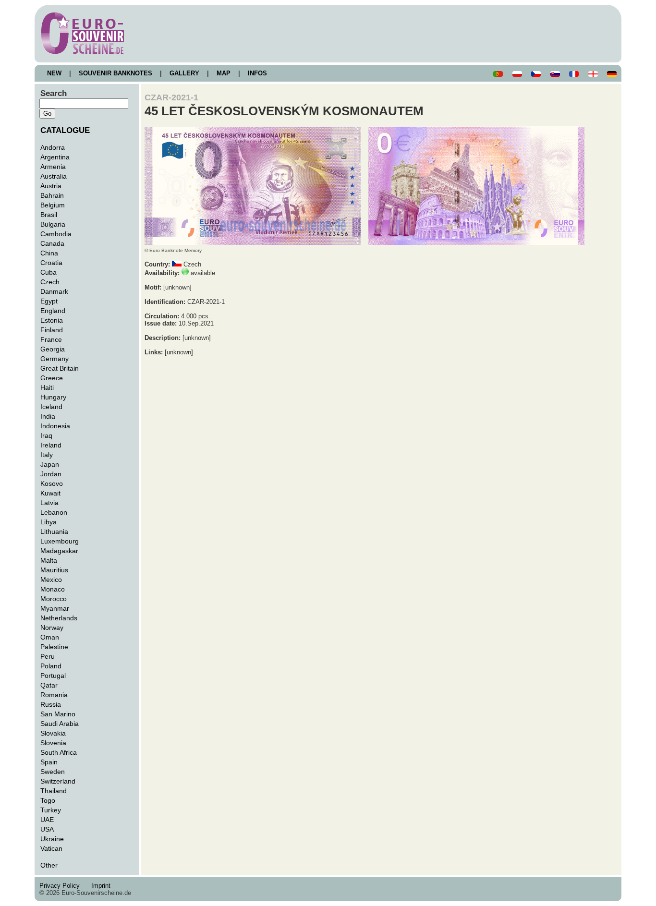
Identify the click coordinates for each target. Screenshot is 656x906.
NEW (54, 73)
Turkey (50, 810)
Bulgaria (52, 224)
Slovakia (53, 733)
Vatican (51, 848)
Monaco (52, 589)
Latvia (49, 503)
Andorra (52, 147)
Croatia (51, 262)
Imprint (102, 885)
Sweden (52, 771)
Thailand (53, 791)
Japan (49, 464)
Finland (51, 330)
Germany (54, 358)
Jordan (50, 474)
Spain (49, 762)
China (49, 253)
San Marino (57, 714)
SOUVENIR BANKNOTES (115, 73)
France (51, 339)
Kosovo (51, 483)
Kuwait (50, 493)
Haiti (47, 387)
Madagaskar (59, 551)
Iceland (51, 407)
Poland (50, 666)
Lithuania (54, 531)
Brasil (48, 214)
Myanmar (54, 608)
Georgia (52, 349)
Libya (48, 522)
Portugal (53, 675)
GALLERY (184, 73)
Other (49, 865)
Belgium (52, 205)
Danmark (54, 291)
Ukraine (52, 839)
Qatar (49, 685)
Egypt (49, 301)
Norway (51, 627)
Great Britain (59, 368)
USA (47, 829)
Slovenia (53, 743)
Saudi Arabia (59, 723)
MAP (223, 73)
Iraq (46, 435)
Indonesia (55, 426)
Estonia (51, 320)
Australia (53, 176)
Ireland (50, 445)
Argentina (55, 157)
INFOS (257, 73)
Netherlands (58, 618)
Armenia (53, 166)
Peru (47, 656)
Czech (50, 282)
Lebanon (53, 512)
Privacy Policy (62, 885)
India (47, 416)
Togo (47, 800)
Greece (51, 378)
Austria (50, 186)
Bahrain (52, 195)
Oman (49, 637)
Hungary (53, 397)
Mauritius (54, 570)
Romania (54, 695)
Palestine (54, 647)
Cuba (48, 272)
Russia (50, 704)
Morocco (53, 599)
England (52, 310)
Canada (52, 243)
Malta (48, 560)
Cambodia (56, 234)
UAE (47, 819)
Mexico (51, 579)
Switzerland (57, 781)
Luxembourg (59, 541)
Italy (46, 455)
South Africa (58, 752)
